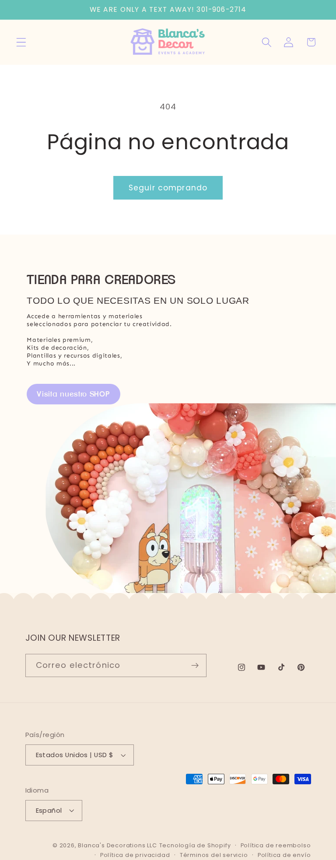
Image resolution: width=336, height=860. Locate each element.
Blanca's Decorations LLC (117, 845)
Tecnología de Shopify (195, 845)
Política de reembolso (276, 845)
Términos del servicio (214, 855)
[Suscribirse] (195, 665)
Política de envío (284, 855)
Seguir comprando (168, 188)
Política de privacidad (135, 855)
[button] (21, 42)
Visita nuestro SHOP (73, 394)
